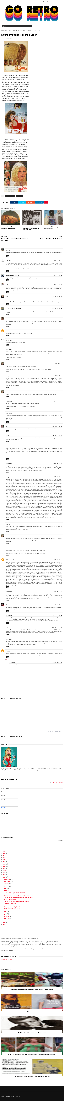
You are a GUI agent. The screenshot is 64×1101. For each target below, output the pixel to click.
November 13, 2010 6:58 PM (56, 412)
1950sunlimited (10, 559)
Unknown (8, 331)
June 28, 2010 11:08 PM (57, 308)
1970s (10, 30)
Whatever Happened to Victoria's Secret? (31, 1011)
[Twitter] (41, 2)
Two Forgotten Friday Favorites (13, 907)
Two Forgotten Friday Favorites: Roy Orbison (16, 901)
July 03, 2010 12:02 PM (57, 375)
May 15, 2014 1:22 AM (57, 639)
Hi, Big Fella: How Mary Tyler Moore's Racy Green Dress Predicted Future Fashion (32, 1054)
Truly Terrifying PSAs (10, 903)
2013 (4, 872)
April (5, 913)
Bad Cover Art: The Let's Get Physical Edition (16, 905)
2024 (4, 853)
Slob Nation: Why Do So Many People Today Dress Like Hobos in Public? (32, 989)
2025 (4, 852)
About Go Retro (10, 2)
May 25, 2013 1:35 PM (57, 615)
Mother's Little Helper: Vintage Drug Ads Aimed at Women (32, 1076)
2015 (4, 868)
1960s (6, 30)
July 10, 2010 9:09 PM (57, 401)
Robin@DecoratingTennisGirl (13, 308)
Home (2, 2)
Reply (7, 256)
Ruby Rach (8, 260)
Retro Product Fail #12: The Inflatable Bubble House (9, 227)
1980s (14, 30)
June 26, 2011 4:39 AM (57, 463)
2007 (4, 924)
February (7, 916)
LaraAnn (8, 250)
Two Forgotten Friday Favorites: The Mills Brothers (18, 897)
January (6, 918)
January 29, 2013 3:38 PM (57, 604)
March (6, 915)
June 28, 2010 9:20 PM (57, 284)
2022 (4, 857)
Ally (7, 284)
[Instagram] (43, 2)
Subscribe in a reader (6, 959)
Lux (6, 426)
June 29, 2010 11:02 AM (57, 330)
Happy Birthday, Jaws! (10, 899)
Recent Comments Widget (58, 782)
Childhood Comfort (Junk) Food (12, 908)
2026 (4, 850)
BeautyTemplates (15, 1096)
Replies (8, 660)
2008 (4, 922)
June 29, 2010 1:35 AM (57, 318)
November (7, 881)
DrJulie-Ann (9, 401)
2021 (4, 859)
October (6, 883)
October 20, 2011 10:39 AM (56, 524)
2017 (4, 865)
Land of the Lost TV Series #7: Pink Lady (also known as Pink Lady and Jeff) (31, 228)
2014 (4, 870)
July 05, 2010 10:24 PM (57, 391)
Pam (7, 296)
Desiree (8, 319)
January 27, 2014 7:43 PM (57, 627)
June (5, 890)
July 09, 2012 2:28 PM (57, 559)
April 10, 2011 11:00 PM (57, 435)
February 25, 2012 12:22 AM (56, 547)
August (6, 887)
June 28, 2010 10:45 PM (57, 296)
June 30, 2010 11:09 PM (57, 349)
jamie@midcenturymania (12, 275)
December (7, 879)
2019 (4, 861)
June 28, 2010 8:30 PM (57, 275)
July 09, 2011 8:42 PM (57, 476)
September (7, 885)
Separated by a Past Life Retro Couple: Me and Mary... (19, 895)
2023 (4, 855)
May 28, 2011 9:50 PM (57, 445)
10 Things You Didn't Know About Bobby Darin (32, 1032)
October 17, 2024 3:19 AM (57, 662)
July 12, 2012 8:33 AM (57, 591)
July (5, 888)
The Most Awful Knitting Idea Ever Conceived (52, 227)
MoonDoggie (9, 340)
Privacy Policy (19, 2)
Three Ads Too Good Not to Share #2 (14, 892)
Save (47, 202)
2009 (4, 921)
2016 (4, 866)
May (5, 911)
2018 (4, 863)
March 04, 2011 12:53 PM (57, 426)
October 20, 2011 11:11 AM (56, 535)
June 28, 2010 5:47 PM (57, 260)
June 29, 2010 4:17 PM (57, 340)
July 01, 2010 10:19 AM (57, 363)
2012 (4, 874)
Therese (8, 605)
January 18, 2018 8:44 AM (57, 650)
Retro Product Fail (20, 30)
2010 (4, 877)
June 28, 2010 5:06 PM (57, 250)
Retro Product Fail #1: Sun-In (12, 894)
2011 (4, 876)
